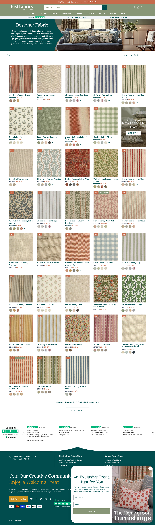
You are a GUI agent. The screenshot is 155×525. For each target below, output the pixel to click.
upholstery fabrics (40, 33)
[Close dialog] (150, 468)
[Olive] (94, 142)
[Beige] (38, 226)
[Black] (70, 350)
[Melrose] (14, 142)
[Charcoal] (14, 100)
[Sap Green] (66, 100)
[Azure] (10, 228)
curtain (26, 33)
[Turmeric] (17, 142)
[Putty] (130, 352)
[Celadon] (38, 142)
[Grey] (70, 100)
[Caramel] (21, 394)
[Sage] (105, 100)
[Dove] (102, 226)
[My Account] (137, 7)
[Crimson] (102, 186)
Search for (53, 7)
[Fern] (105, 226)
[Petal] (45, 142)
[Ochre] (17, 100)
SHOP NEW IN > (133, 133)
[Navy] (105, 186)
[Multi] (66, 350)
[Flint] (49, 142)
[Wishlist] (129, 7)
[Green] (70, 184)
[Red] (77, 100)
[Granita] (94, 350)
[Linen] (42, 142)
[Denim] (102, 142)
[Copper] (77, 184)
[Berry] (45, 184)
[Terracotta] (66, 144)
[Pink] (123, 226)
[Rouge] (10, 100)
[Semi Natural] (123, 352)
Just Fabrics (18, 521)
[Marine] (105, 350)
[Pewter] (102, 350)
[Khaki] (77, 144)
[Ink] (10, 142)
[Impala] (21, 142)
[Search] (104, 7)
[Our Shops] (133, 7)
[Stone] (105, 142)
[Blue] (73, 100)
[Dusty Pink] (94, 226)
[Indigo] (133, 352)
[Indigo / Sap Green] (66, 228)
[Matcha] (77, 270)
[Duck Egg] (38, 184)
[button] (141, 7)
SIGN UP (91, 511)
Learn (123, 13)
